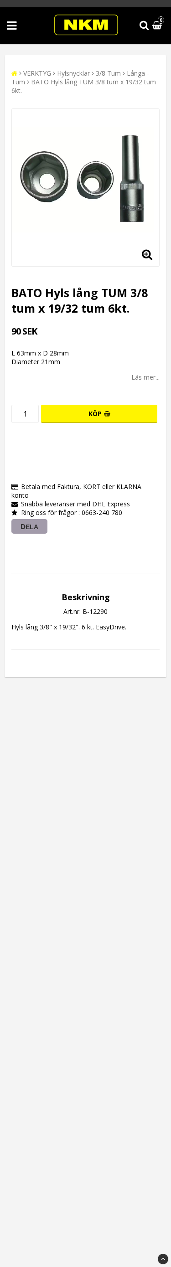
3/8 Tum (108, 73)
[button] (158, 25)
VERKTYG (37, 73)
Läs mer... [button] (145, 377)
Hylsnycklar (73, 73)
